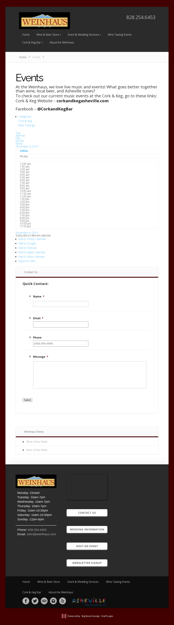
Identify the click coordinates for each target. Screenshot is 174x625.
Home (23, 57)
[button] (33, 235)
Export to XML (27, 261)
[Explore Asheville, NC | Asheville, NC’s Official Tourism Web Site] (89, 605)
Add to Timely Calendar (32, 239)
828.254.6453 (37, 530)
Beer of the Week (36, 450)
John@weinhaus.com (41, 534)
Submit (27, 400)
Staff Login (107, 616)
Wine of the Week (36, 442)
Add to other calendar (31, 256)
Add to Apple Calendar (31, 252)
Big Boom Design (91, 616)
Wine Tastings (26, 125)
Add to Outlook (27, 248)
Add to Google (27, 243)
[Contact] (87, 515)
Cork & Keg (25, 121)
